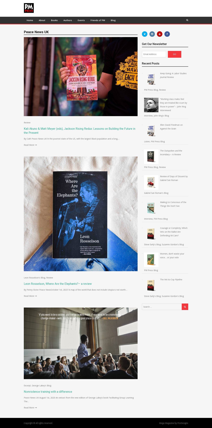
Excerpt (27, 385)
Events (81, 20)
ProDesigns (182, 423)
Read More (29, 145)
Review (27, 122)
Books (54, 20)
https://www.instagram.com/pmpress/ (152, 34)
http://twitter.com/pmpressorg (144, 34)
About (42, 20)
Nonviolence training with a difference (48, 391)
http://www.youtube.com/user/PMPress (159, 34)
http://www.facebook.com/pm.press (167, 34)
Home (30, 20)
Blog (113, 20)
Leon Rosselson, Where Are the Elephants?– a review (58, 283)
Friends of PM (98, 20)
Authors (67, 20)
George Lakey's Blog (41, 385)
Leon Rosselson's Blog (34, 277)
